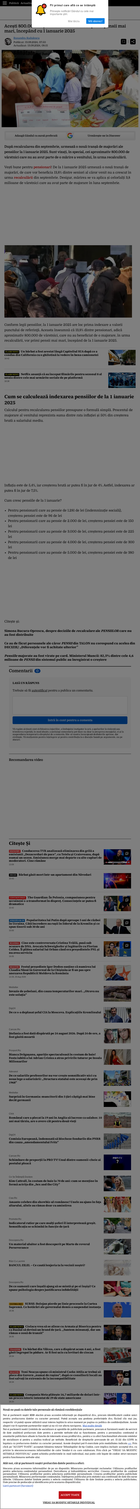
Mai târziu (74, 21)
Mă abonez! (95, 21)
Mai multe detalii (92, 1425)
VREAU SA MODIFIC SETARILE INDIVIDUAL (69, 1502)
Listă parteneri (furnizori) (18, 1485)
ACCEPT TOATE (70, 1495)
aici (129, 1443)
